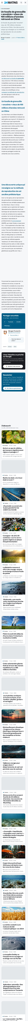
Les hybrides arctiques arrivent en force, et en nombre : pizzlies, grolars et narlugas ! (13, 698)
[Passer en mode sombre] (25, 2)
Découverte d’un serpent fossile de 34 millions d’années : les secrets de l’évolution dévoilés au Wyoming (13, 799)
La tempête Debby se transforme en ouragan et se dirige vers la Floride (13, 956)
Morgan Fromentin (5, 37)
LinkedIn (18, 322)
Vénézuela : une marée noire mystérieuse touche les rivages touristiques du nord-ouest (13, 602)
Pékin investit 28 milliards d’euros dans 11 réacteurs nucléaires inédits (13, 636)
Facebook (10, 322)
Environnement (6, 8)
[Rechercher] (21, 2)
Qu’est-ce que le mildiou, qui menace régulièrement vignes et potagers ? (13, 450)
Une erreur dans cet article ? (16, 339)
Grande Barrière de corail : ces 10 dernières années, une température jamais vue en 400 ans (13, 896)
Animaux (10, 346)
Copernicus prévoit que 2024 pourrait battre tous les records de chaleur (12, 865)
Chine (15, 346)
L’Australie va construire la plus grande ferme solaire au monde (12, 508)
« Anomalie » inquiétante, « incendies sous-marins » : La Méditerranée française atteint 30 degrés (13, 834)
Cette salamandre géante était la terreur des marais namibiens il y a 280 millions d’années (13, 667)
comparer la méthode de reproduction (13, 92)
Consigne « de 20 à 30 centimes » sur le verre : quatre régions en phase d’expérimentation (12, 539)
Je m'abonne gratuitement (14, 388)
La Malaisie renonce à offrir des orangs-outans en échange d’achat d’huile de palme (13, 570)
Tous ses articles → (14, 335)
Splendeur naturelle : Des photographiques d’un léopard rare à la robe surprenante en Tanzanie (13, 987)
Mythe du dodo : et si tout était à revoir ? (12, 479)
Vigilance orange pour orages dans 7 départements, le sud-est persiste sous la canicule (13, 766)
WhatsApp (7, 325)
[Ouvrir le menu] (2, 2)
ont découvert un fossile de (13, 78)
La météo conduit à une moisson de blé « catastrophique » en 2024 (13, 927)
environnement (16, 221)
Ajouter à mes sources (14, 366)
